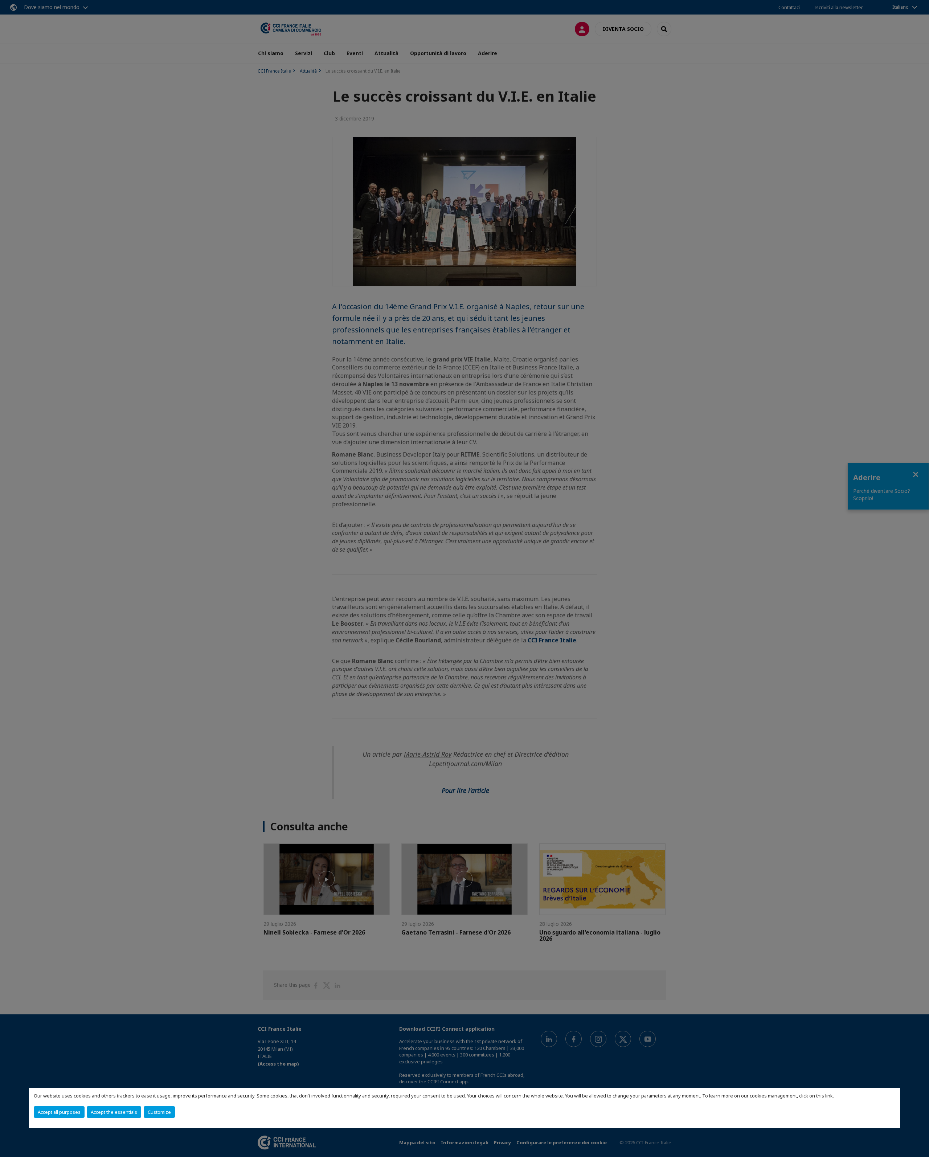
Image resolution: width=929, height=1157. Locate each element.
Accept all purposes (59, 1112)
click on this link (816, 1095)
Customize (159, 1112)
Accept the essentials (114, 1112)
